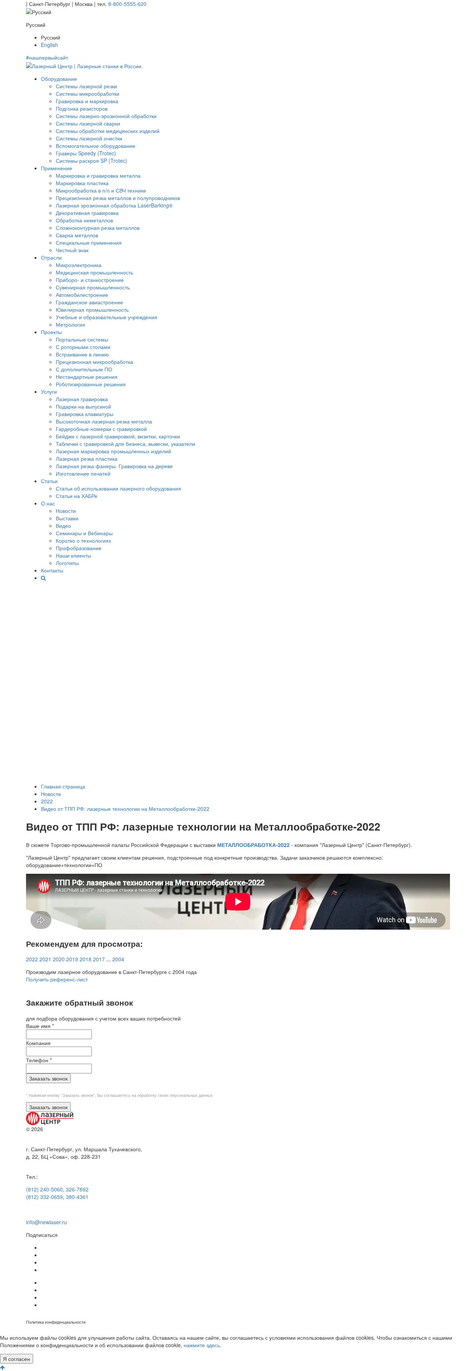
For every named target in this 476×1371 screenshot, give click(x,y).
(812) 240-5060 (44, 1189)
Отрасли (51, 257)
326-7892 (77, 1189)
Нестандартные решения (87, 376)
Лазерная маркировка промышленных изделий (113, 451)
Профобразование (79, 548)
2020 (59, 959)
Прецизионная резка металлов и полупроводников (118, 197)
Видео (63, 525)
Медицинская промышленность (94, 272)
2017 (99, 959)
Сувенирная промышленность (93, 287)
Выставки (67, 518)
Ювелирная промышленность (92, 309)
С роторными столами (83, 346)
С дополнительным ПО (84, 369)
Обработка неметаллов (84, 220)
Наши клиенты (73, 555)
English (49, 44)
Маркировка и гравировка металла (98, 175)
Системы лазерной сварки (88, 123)
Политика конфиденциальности (56, 1322)
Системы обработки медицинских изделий (108, 130)
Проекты (51, 332)
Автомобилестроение (82, 294)
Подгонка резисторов (81, 108)
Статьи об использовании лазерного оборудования (118, 488)
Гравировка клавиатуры (84, 414)
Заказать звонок (48, 1078)
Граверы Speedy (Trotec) (86, 153)
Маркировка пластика (82, 183)
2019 (72, 959)
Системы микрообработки (87, 93)
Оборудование (59, 78)
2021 (45, 959)
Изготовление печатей (83, 473)
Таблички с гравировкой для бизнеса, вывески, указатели (125, 443)
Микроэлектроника (79, 265)
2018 (85, 959)
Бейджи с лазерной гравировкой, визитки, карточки (118, 436)
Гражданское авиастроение (89, 302)
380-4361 (77, 1196)
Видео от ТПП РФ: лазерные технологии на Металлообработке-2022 (125, 808)
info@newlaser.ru (46, 1222)
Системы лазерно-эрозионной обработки (106, 116)
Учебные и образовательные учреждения (106, 317)
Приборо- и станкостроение (90, 279)
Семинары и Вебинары (84, 533)
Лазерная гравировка (82, 399)
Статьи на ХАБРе (76, 495)
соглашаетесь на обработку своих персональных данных (158, 1095)
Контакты (52, 570)
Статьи (49, 481)
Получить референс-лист (57, 979)
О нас (48, 503)
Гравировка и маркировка (87, 101)
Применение (56, 168)
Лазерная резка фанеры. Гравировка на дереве (114, 466)
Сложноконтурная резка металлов (97, 227)
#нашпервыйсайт (47, 57)
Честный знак (72, 250)
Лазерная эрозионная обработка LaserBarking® (114, 205)
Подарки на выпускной (83, 406)
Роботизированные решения (91, 384)
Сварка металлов (77, 235)
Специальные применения (89, 242)
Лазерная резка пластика (87, 458)
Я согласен (16, 1358)
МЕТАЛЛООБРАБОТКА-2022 (253, 844)
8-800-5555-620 (127, 3)
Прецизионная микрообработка (94, 361)
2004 (118, 959)
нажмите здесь (202, 1345)
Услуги (49, 391)
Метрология (70, 324)
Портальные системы (82, 339)
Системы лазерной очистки (89, 138)
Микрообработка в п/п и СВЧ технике (101, 190)
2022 (47, 801)
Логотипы (67, 563)
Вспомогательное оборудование (95, 145)
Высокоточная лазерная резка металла (104, 421)
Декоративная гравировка (87, 212)
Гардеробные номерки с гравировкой (101, 428)
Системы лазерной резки (86, 86)
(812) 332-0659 (44, 1196)
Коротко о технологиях (83, 540)
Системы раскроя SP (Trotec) (91, 160)
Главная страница (63, 786)
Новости (66, 510)
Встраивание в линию (82, 354)
